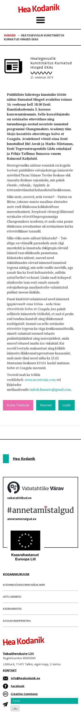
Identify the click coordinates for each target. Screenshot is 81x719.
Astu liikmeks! (12, 596)
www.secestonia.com (40, 380)
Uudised (10, 35)
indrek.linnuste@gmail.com (50, 389)
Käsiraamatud (12, 608)
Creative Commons (24, 694)
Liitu (15, 708)
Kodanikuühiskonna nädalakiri (24, 584)
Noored (46, 405)
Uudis (66, 405)
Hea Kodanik (24, 458)
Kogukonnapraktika (17, 620)
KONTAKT (10, 670)
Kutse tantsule (18, 405)
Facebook (17, 686)
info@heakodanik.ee (25, 678)
